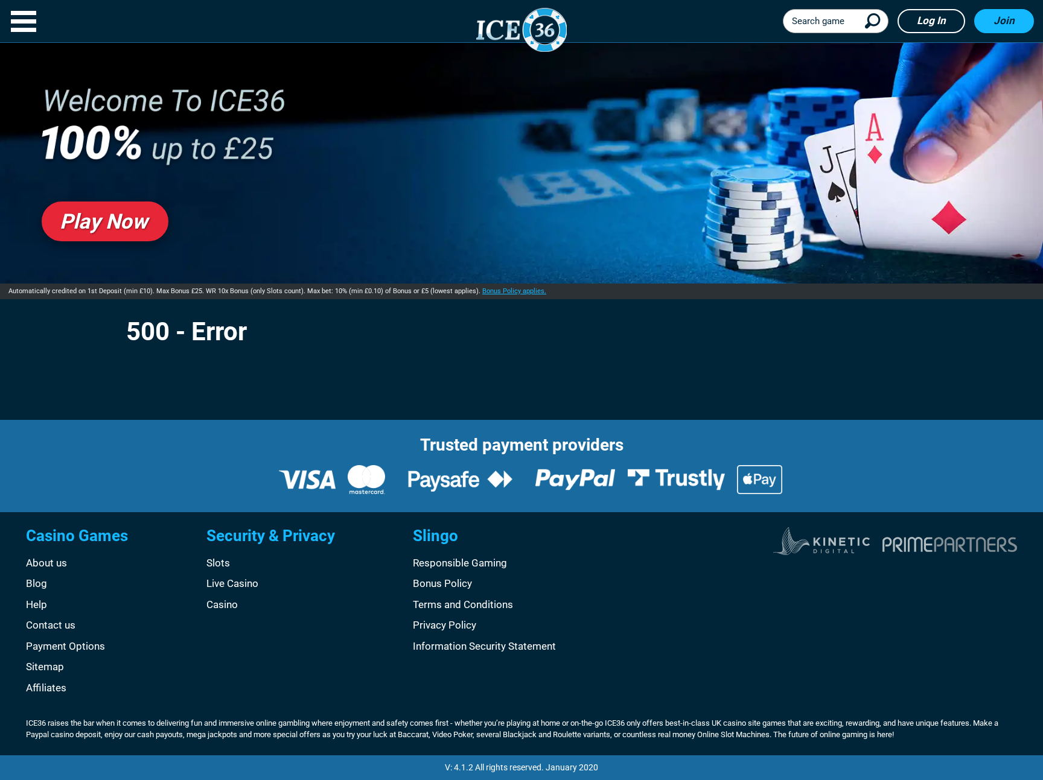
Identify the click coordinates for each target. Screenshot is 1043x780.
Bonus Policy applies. (514, 291)
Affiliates (46, 688)
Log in (931, 20)
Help (36, 604)
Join (1004, 20)
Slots (218, 563)
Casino (222, 604)
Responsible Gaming (460, 563)
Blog (36, 583)
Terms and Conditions (463, 604)
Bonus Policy (442, 583)
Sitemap (45, 667)
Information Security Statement (484, 646)
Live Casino (232, 583)
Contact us (50, 625)
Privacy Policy (444, 625)
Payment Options (65, 646)
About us (46, 563)
